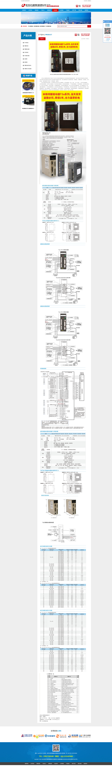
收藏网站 (89, 0)
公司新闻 (61, 10)
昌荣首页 (24, 10)
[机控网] (73, 737)
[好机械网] (50, 737)
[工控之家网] (85, 737)
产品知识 (68, 10)
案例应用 (49, 10)
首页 (84, 38)
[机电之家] (61, 737)
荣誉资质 (36, 10)
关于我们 (30, 10)
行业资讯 (55, 10)
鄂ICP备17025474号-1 (73, 759)
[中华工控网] (38, 738)
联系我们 (86, 10)
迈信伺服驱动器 (36, 26)
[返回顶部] (107, 40)
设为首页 (85, 0)
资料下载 (74, 10)
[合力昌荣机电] (107, 24)
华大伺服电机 (30, 26)
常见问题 (80, 10)
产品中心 (43, 10)
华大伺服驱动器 (48, 26)
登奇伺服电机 (42, 26)
